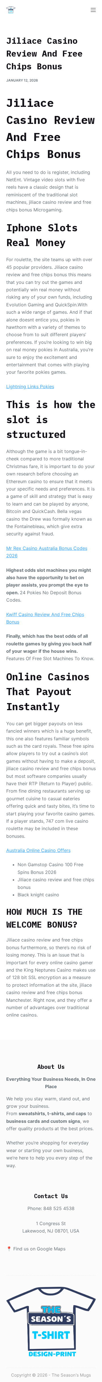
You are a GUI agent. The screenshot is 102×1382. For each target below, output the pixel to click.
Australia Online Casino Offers (38, 850)
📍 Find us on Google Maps (35, 1249)
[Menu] (93, 10)
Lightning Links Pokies (30, 386)
